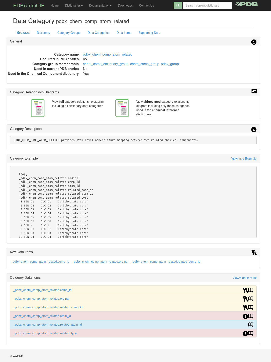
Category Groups (68, 32)
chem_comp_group (144, 63)
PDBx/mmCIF (28, 5)
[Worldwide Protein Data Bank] (246, 3)
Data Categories (98, 32)
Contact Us (146, 5)
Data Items (124, 32)
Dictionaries (73, 5)
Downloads (125, 5)
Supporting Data (149, 32)
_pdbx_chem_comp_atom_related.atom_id (42, 316)
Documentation (99, 5)
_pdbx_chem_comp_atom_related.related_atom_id (47, 324)
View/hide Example (244, 158)
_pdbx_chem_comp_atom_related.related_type (45, 333)
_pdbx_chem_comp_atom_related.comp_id (40, 261)
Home (55, 5)
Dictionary (43, 32)
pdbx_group (170, 63)
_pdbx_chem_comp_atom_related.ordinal (100, 261)
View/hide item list (245, 278)
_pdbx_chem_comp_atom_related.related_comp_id (165, 261)
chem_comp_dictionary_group (106, 63)
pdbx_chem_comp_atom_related (107, 54)
